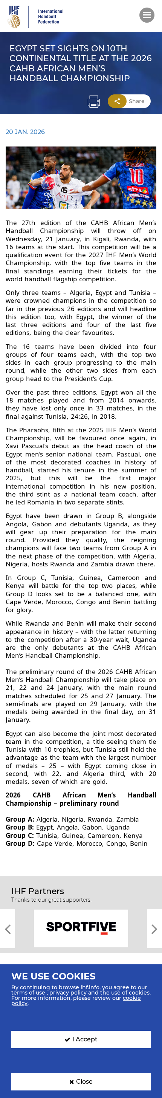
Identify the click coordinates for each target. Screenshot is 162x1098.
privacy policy (68, 992)
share (137, 101)
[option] (81, 927)
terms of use (28, 992)
